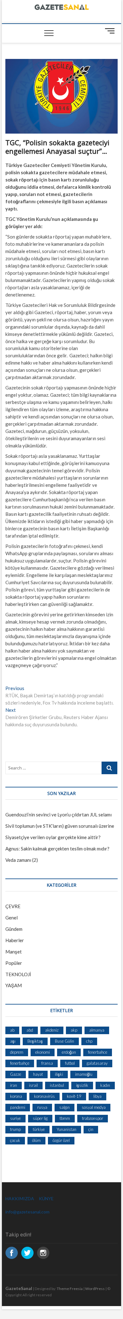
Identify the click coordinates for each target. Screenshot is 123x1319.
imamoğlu (83, 1074)
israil (33, 1085)
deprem (16, 1052)
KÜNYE (46, 1198)
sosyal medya (94, 1107)
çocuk (15, 1140)
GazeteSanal (18, 1288)
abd (29, 1030)
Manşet (13, 951)
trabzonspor (92, 1118)
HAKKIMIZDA (19, 1198)
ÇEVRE (12, 906)
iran (13, 1085)
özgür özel (61, 1140)
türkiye (39, 1129)
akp (74, 1030)
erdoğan (69, 1052)
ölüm (36, 1140)
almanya (96, 1030)
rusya (42, 1107)
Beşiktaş (35, 1041)
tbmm (65, 1118)
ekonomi (42, 1052)
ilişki (59, 1074)
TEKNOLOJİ (18, 974)
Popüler (13, 963)
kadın (105, 1085)
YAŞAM (13, 985)
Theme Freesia (70, 1288)
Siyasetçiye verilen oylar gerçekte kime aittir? (53, 837)
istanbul (57, 1085)
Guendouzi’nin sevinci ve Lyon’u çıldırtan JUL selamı (58, 814)
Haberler (14, 940)
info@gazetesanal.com (27, 1211)
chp (89, 1041)
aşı (12, 1041)
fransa (47, 1063)
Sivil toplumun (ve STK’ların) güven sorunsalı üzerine (59, 826)
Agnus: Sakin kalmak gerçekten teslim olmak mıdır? (57, 848)
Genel (11, 917)
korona (16, 1096)
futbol (70, 1063)
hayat (38, 1074)
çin (90, 1129)
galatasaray (97, 1063)
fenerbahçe (19, 1063)
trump (15, 1129)
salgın (64, 1107)
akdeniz (52, 1030)
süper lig (40, 1118)
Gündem (13, 929)
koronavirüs (44, 1096)
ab (12, 1030)
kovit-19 (74, 1096)
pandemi (17, 1107)
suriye (15, 1118)
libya (97, 1096)
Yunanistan (66, 1129)
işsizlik (82, 1085)
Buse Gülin (64, 1041)
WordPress (95, 1288)
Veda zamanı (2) (21, 860)
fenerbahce (97, 1052)
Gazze (15, 1074)
